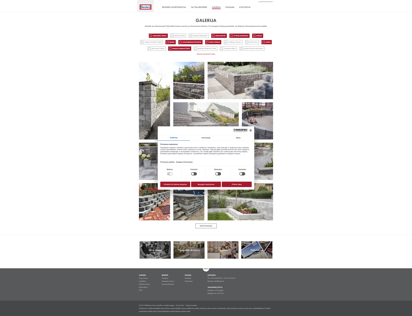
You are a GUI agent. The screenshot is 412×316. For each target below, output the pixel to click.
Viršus (206, 269)
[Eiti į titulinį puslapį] (145, 7)
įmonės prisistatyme (168, 284)
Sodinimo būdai (230, 49)
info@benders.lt (219, 281)
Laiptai (268, 42)
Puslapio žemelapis (191, 305)
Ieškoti (271, 7)
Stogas (259, 36)
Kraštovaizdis (179, 36)
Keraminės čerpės (158, 49)
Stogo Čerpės (143, 278)
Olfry (140, 290)
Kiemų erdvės (220, 36)
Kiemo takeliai (214, 42)
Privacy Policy (180, 305)
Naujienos (165, 278)
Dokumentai (188, 281)
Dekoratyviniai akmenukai (253, 49)
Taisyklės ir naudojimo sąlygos (166, 305)
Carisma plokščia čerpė (153, 42)
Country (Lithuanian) (265, 2)
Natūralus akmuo (234, 42)
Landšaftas (142, 281)
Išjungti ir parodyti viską (206, 54)
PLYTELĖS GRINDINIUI (240, 36)
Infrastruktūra (143, 287)
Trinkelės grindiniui (200, 36)
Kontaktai (188, 278)
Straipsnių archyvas (168, 281)
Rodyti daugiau (206, 226)
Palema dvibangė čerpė (181, 49)
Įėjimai (172, 42)
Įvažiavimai (253, 42)
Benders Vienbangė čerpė (207, 49)
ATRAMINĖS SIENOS (160, 36)
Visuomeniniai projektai (191, 42)
